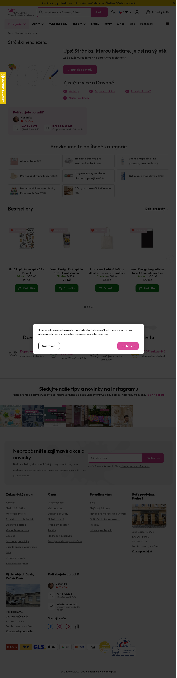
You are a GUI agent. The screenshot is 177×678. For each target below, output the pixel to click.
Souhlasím (128, 346)
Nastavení (49, 346)
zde (106, 334)
